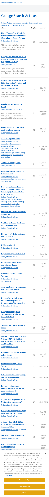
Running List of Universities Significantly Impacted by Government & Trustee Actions (13, 300)
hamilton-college (20, 153)
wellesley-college (6, 202)
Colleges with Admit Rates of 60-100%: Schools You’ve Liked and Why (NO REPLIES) (14, 59)
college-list (15, 204)
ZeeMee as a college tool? (11, 163)
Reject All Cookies (24, 486)
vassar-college (5, 199)
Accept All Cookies (24, 493)
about (20, 109)
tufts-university (6, 181)
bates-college (5, 144)
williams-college (6, 155)
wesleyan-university (7, 150)
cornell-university (16, 199)
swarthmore (5, 206)
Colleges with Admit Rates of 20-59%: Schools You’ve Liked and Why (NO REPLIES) (13, 83)
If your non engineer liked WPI (13, 254)
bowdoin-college (15, 144)
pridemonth (22, 430)
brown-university (20, 179)
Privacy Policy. (10, 475)
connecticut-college (7, 146)
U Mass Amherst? (8, 245)
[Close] (45, 453)
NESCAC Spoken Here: (10, 139)
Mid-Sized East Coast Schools (12, 435)
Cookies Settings (24, 480)
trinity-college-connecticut (9, 148)
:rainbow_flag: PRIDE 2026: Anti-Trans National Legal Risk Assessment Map (13, 424)
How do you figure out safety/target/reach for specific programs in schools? (12, 388)
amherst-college (18, 155)
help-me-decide (6, 281)
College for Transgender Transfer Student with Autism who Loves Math (12, 314)
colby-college (5, 157)
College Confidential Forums (11, 2)
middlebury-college (7, 153)
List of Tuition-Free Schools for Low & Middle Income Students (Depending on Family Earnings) (13, 35)
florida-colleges (15, 206)
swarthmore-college (7, 179)
